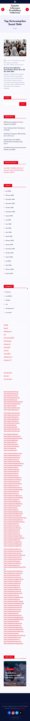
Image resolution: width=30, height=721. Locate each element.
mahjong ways (8, 331)
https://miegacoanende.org (11, 467)
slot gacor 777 (7, 360)
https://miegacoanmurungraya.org (13, 573)
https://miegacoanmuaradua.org (12, 515)
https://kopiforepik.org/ (10, 425)
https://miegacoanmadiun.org (12, 639)
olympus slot (7, 344)
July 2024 (8, 261)
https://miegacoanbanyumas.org (12, 557)
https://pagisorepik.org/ (10, 405)
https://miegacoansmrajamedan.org (13, 643)
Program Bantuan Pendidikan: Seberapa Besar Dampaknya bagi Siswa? (13, 141)
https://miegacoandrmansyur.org (12, 641)
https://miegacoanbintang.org (12, 561)
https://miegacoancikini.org (11, 493)
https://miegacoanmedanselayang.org (14, 537)
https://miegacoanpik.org (10, 507)
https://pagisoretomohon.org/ (12, 415)
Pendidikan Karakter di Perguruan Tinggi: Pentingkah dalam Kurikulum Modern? (14, 170)
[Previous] (22, 657)
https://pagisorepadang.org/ (11, 419)
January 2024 (9, 273)
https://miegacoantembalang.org (13, 543)
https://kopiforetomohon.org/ (12, 429)
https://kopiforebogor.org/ (11, 444)
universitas (9, 312)
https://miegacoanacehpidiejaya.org (13, 617)
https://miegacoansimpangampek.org (14, 603)
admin (8, 60)
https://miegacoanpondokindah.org (13, 497)
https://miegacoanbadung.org (12, 585)
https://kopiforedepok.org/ (11, 440)
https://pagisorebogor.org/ (11, 434)
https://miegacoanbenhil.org (11, 491)
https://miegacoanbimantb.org (12, 575)
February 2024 (10, 269)
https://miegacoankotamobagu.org (13, 571)
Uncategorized (10, 308)
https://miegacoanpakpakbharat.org (13, 619)
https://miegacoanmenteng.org (12, 505)
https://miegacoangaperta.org (12, 539)
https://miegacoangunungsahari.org (13, 631)
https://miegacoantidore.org (11, 471)
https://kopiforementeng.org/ (12, 423)
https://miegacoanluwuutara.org (12, 591)
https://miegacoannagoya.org (12, 533)
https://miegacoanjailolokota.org (13, 615)
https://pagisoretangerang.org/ (12, 436)
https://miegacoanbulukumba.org (13, 559)
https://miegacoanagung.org (11, 469)
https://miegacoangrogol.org (11, 499)
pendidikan (9, 296)
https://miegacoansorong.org (12, 525)
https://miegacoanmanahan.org (12, 549)
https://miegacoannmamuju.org (12, 577)
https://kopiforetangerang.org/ (12, 403)
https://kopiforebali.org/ (10, 442)
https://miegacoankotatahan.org (12, 477)
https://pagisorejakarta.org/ (11, 409)
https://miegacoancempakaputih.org (13, 629)
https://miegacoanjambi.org (11, 523)
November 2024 (10, 248)
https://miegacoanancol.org (11, 633)
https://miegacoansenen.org (11, 485)
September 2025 (10, 211)
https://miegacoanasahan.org (12, 599)
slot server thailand (9, 337)
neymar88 (6, 168)
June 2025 (8, 224)
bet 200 (6, 325)
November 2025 (10, 203)
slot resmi (6, 376)
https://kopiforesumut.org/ (11, 395)
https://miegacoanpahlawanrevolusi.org (14, 635)
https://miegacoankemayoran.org (13, 487)
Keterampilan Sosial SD (18, 60)
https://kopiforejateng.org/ (11, 393)
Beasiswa (8, 292)
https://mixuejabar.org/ (10, 448)
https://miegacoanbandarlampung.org (14, 521)
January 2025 (9, 244)
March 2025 (9, 236)
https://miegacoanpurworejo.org (12, 609)
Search (7, 97)
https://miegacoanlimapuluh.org (12, 625)
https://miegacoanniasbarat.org (12, 581)
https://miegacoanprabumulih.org (13, 465)
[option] (15, 673)
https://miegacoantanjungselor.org (13, 519)
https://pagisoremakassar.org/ (12, 407)
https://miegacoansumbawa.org (12, 611)
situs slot (6, 350)
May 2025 (8, 228)
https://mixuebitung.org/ (10, 399)
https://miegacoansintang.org (12, 461)
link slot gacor (7, 341)
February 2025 (10, 240)
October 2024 (10, 253)
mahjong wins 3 (8, 357)
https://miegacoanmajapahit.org (12, 545)
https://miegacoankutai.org (11, 613)
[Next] (25, 657)
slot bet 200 (7, 353)
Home (15, 28)
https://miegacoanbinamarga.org (13, 483)
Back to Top (16, 717)
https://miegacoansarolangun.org (13, 623)
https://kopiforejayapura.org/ (12, 397)
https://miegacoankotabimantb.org (13, 489)
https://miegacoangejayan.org (12, 455)
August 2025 (9, 216)
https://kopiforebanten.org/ (11, 391)
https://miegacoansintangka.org (12, 563)
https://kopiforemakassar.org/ (12, 431)
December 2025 (10, 199)
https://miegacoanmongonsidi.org (13, 535)
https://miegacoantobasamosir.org (13, 593)
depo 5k (6, 328)
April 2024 (9, 265)
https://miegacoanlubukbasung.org (13, 513)
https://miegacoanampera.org (12, 481)
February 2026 (10, 195)
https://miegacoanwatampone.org (13, 605)
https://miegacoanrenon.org (11, 459)
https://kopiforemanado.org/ (11, 446)
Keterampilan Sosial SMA (11, 62)
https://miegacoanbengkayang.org (13, 627)
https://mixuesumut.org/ (10, 450)
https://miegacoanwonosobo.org (12, 479)
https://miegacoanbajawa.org (12, 565)
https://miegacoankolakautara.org (13, 511)
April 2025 (9, 232)
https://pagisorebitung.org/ (11, 417)
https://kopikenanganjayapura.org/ (13, 401)
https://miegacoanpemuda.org (12, 457)
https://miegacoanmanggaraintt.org (13, 579)
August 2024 (9, 257)
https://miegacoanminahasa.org (12, 527)
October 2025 (9, 207)
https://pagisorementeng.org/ (12, 413)
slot (7, 304)
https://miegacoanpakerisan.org (12, 637)
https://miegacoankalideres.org (12, 501)
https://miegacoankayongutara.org (13, 551)
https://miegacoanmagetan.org (12, 583)
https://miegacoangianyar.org (12, 529)
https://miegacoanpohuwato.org (12, 553)
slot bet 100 (7, 347)
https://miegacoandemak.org (11, 621)
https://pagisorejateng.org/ (11, 421)
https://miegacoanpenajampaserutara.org (15, 517)
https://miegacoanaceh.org (11, 473)
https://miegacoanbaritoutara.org (13, 607)
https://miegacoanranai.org (11, 475)
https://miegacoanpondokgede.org (13, 503)
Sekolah (8, 300)
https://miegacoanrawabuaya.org (13, 495)
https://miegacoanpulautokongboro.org (14, 555)
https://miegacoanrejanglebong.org (13, 597)
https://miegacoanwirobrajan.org (13, 541)
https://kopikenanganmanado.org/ (13, 438)
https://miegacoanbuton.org (11, 595)
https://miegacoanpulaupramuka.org (14, 463)
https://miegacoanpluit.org (11, 509)
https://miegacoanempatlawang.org (13, 601)
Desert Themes (21, 708)
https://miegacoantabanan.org (12, 587)
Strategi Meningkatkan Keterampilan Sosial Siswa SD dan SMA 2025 (14, 69)
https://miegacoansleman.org (12, 531)
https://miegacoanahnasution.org (13, 453)
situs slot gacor (8, 372)
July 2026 (8, 191)
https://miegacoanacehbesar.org (12, 589)
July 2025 (8, 220)
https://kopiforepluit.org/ (10, 427)
